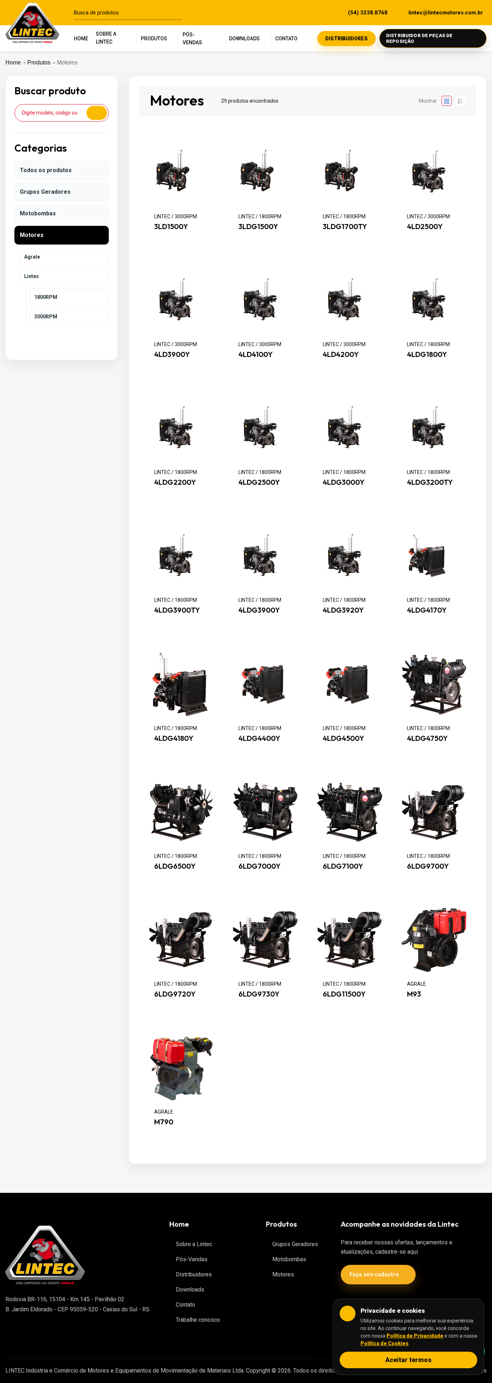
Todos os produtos (46, 170)
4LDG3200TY (430, 482)
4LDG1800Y (427, 354)
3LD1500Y (171, 226)
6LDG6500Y (175, 866)
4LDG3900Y (259, 610)
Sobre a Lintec (194, 1244)
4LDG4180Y (173, 738)
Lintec (31, 276)
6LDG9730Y (258, 994)
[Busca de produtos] (180, 13)
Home (13, 62)
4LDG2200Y (175, 482)
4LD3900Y (172, 354)
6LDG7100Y (343, 866)
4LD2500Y (425, 226)
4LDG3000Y (343, 482)
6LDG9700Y (428, 866)
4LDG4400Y (259, 738)
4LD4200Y (341, 354)
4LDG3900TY (177, 610)
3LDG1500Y (258, 226)
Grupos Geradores (45, 191)
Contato (185, 1304)
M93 (414, 994)
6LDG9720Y (175, 994)
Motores (32, 235)
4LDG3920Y (343, 610)
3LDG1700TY (345, 226)
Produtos (38, 62)
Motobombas (38, 213)
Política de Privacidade (414, 1336)
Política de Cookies (384, 1343)
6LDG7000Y (259, 866)
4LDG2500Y (259, 482)
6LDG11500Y (344, 994)
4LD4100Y (255, 354)
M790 (163, 1122)
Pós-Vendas (191, 1259)
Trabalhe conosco (198, 1319)
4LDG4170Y (427, 610)
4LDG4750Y (427, 738)
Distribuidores (194, 1274)
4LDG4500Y (343, 738)
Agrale (32, 257)
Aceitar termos (408, 1360)
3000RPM (45, 316)
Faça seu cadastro (374, 1274)
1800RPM (45, 297)
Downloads (190, 1289)
